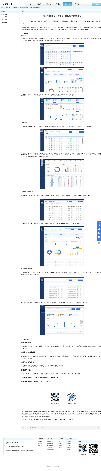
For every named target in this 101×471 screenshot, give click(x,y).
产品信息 (60, 447)
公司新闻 (60, 443)
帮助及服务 (69, 443)
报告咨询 (60, 438)
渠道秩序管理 (50, 441)
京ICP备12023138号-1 (49, 465)
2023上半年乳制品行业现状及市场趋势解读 (34, 427)
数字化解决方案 (50, 449)
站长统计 (57, 465)
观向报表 (40, 443)
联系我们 (69, 445)
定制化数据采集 (50, 443)
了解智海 (69, 441)
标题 (80, 441)
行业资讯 (14, 7)
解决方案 (50, 439)
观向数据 (40, 441)
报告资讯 (8, 7)
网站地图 (69, 449)
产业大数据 (49, 447)
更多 (99, 441)
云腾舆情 (40, 445)
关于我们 (69, 439)
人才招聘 (69, 447)
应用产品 (41, 439)
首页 (2, 7)
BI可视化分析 (50, 445)
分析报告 (60, 441)
